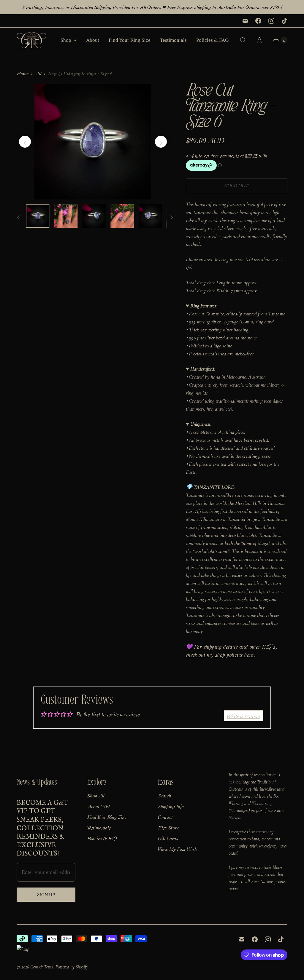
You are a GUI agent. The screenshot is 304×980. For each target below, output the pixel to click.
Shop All (95, 795)
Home (22, 73)
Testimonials (173, 40)
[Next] (161, 142)
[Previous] (25, 142)
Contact (165, 816)
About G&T (99, 806)
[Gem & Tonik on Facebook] (258, 20)
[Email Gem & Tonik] (245, 20)
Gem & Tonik (41, 967)
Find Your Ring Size (130, 40)
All (38, 73)
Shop (66, 40)
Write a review (243, 715)
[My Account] (259, 40)
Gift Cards (168, 838)
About (92, 40)
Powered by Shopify (72, 967)
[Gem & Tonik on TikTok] (284, 20)
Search (164, 795)
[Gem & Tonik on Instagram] (271, 20)
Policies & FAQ (212, 40)
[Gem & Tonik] (31, 40)
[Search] (243, 40)
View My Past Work (177, 848)
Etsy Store (168, 827)
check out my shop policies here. (220, 654)
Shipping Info (170, 806)
